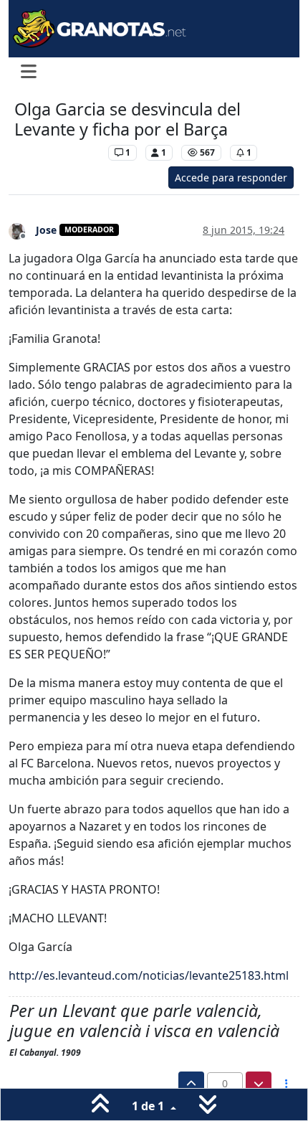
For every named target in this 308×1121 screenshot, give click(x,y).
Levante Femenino (57, 152)
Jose (46, 230)
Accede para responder (231, 177)
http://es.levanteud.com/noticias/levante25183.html (149, 975)
